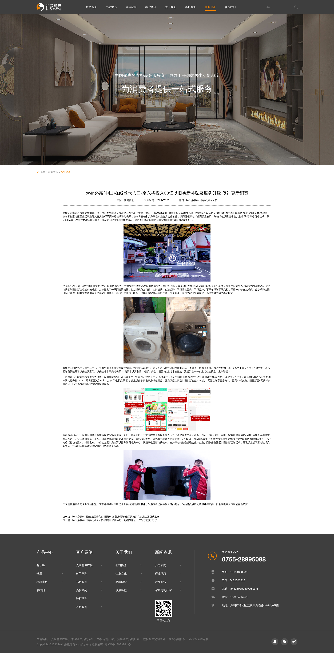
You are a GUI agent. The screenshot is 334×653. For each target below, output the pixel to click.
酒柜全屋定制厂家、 (129, 639)
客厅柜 (41, 565)
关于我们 (170, 7)
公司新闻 (160, 565)
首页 (44, 172)
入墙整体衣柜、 (61, 639)
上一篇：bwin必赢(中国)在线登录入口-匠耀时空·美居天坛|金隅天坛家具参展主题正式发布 (111, 516)
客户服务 (190, 7)
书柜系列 (81, 582)
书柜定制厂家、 (107, 639)
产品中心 (111, 7)
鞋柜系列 (81, 598)
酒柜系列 (81, 590)
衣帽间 (41, 590)
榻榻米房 (42, 582)
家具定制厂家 (163, 590)
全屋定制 (131, 7)
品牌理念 (121, 582)
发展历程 (121, 590)
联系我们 (230, 7)
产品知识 (160, 582)
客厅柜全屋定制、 (200, 639)
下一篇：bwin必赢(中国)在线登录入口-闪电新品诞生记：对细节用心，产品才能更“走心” (110, 520)
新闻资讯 (210, 7)
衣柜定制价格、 (178, 639)
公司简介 (121, 565)
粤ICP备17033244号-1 (119, 644)
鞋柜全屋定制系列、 (155, 639)
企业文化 (121, 573)
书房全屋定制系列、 (83, 639)
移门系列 (81, 573)
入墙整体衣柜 (84, 565)
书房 (39, 573)
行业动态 (65, 171)
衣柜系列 (81, 607)
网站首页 (91, 7)
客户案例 (150, 7)
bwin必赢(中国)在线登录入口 (201, 200)
